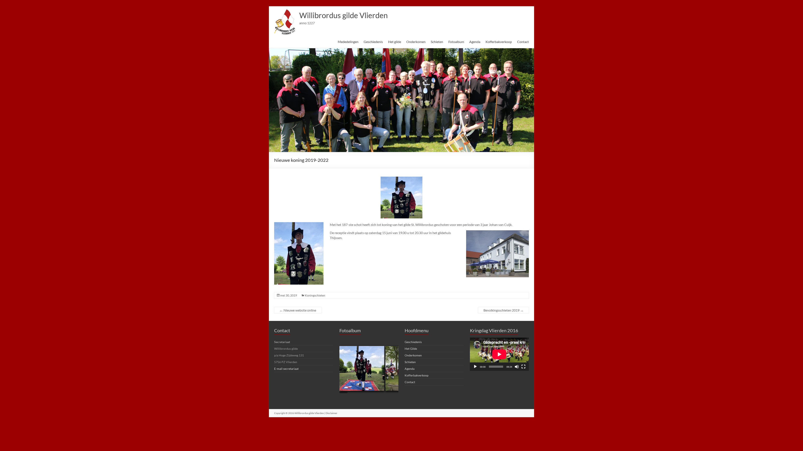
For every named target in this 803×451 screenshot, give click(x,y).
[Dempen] (517, 367)
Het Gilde (411, 348)
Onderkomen (416, 42)
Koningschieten (315, 295)
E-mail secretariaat (286, 368)
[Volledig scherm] (523, 367)
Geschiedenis (373, 42)
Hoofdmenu (416, 330)
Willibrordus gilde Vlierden (343, 15)
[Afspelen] (475, 367)
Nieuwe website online (298, 310)
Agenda (474, 42)
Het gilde (394, 42)
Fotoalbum (456, 42)
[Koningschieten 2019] (362, 368)
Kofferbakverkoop (499, 42)
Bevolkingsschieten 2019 (503, 310)
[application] (499, 354)
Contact (523, 42)
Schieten (437, 42)
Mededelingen (348, 42)
